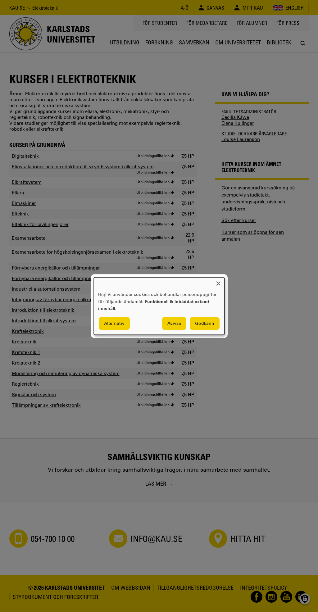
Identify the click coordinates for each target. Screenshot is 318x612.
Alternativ (114, 323)
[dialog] (159, 306)
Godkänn (204, 323)
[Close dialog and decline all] (218, 281)
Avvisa (174, 323)
